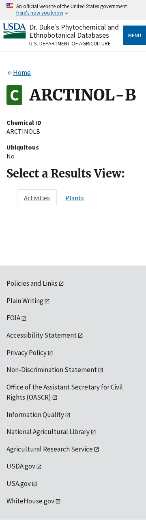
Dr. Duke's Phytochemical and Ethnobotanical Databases (74, 31)
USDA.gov (20, 466)
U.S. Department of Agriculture (70, 43)
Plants (74, 198)
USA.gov (18, 483)
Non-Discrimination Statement (51, 369)
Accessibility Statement (41, 335)
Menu (134, 35)
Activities (37, 198)
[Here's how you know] (73, 10)
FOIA (13, 317)
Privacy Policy (26, 352)
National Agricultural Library (48, 431)
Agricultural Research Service (49, 449)
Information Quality (35, 414)
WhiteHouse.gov (30, 500)
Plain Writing (24, 300)
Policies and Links (32, 283)
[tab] (37, 197)
